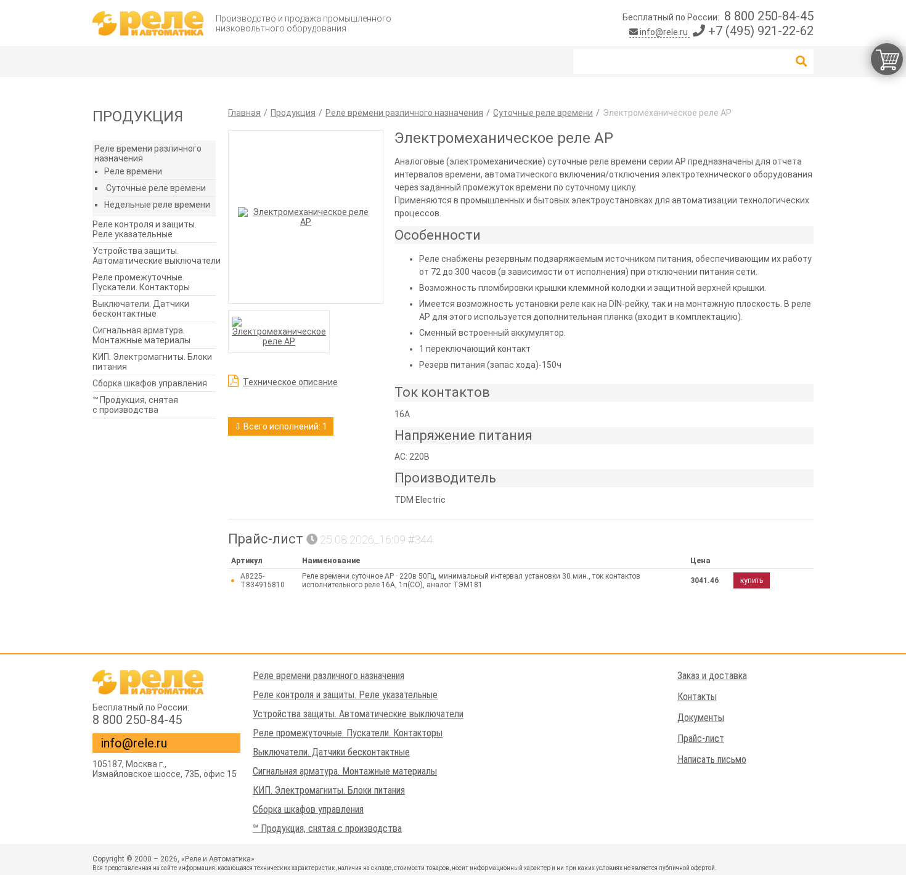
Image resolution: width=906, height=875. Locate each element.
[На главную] (147, 23)
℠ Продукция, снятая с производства (135, 405)
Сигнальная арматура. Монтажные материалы (141, 335)
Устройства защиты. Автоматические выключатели (156, 256)
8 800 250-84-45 (769, 16)
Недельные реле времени (157, 205)
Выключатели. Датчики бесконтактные (140, 309)
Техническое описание (290, 382)
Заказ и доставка (712, 676)
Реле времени (133, 171)
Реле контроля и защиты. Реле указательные (144, 229)
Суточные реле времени (156, 188)
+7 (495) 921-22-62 (759, 30)
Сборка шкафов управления (149, 383)
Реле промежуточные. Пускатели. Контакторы (141, 282)
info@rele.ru (664, 32)
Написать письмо (711, 759)
